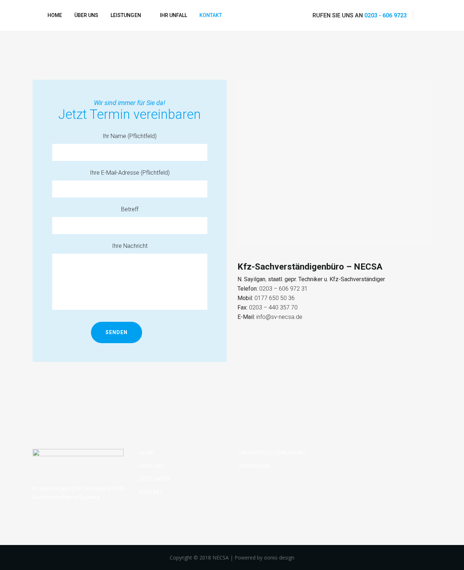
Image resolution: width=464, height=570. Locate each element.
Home (147, 453)
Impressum (254, 466)
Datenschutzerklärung (272, 453)
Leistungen (155, 479)
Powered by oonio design (264, 557)
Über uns (152, 466)
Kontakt (151, 492)
